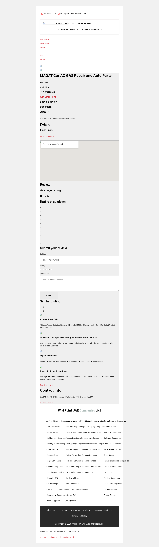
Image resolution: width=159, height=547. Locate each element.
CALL (42, 55)
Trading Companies (112, 478)
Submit (49, 295)
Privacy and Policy (79, 516)
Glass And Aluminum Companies (79, 472)
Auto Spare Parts (53, 426)
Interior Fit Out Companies (77, 489)
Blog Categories (90, 29)
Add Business (84, 23)
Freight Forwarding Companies (78, 455)
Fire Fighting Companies (76, 444)
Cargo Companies (53, 461)
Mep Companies (91, 455)
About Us (70, 23)
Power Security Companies (115, 421)
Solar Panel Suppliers (112, 444)
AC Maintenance (47, 136)
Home (59, 23)
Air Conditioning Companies (58, 421)
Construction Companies (56, 489)
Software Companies (112, 438)
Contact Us (62, 510)
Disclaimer (87, 510)
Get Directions (48, 96)
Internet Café (71, 495)
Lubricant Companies (93, 438)
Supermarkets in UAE (112, 449)
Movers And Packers (93, 466)
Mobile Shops (90, 461)
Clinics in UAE (52, 478)
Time (42, 47)
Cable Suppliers (53, 449)
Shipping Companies (112, 432)
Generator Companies (75, 466)
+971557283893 (46, 402)
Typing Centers (110, 495)
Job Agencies (71, 501)
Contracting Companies (56, 495)
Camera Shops (52, 455)
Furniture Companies (74, 461)
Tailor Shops (109, 455)
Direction (44, 39)
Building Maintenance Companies (60, 438)
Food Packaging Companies (77, 449)
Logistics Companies (93, 432)
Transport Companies (113, 483)
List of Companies (66, 29)
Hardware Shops (72, 478)
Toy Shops (108, 472)
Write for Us (75, 510)
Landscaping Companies (95, 426)
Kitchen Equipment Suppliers (97, 421)
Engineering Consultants (76, 438)
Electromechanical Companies (78, 421)
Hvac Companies (72, 483)
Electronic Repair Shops (75, 426)
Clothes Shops (52, 483)
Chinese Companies (54, 466)
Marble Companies (92, 449)
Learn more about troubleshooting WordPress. (59, 537)
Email (42, 59)
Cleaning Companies (55, 472)
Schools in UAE (110, 426)
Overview (44, 43)
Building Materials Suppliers (58, 444)
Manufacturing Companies (96, 444)
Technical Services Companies (116, 461)
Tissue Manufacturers (113, 466)
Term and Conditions (103, 510)
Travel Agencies (110, 489)
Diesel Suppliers (53, 501)
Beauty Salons (52, 432)
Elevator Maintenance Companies (80, 432)
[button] (44, 385)
